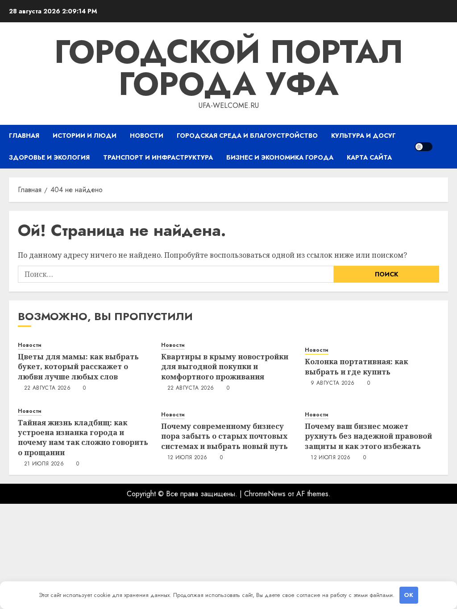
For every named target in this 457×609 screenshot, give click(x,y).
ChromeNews (265, 494)
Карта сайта (369, 157)
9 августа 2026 (332, 383)
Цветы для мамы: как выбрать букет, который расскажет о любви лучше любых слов (78, 367)
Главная (24, 135)
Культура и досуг (363, 135)
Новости (146, 135)
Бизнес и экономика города (279, 157)
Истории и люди (84, 135)
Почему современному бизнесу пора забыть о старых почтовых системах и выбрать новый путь (224, 436)
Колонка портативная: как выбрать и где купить (356, 366)
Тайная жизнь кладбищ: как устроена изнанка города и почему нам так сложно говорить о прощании (83, 437)
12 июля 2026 (187, 457)
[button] (442, 146)
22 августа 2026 (47, 388)
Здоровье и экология (49, 157)
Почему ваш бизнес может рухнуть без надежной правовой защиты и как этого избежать (368, 436)
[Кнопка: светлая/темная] (423, 146)
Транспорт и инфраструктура (158, 157)
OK (408, 595)
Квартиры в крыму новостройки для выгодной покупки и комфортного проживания (224, 367)
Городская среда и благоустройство (247, 135)
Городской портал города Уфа (228, 68)
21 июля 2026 (44, 464)
